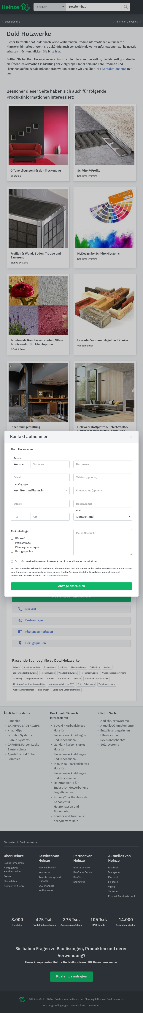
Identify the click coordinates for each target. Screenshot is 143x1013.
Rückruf (20, 538)
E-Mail (17, 477)
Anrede (17, 458)
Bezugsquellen (24, 551)
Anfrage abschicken (71, 586)
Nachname (82, 464)
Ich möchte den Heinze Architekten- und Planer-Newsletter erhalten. (56, 561)
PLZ (16, 517)
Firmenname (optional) (90, 490)
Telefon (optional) (86, 477)
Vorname (38, 464)
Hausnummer (84, 504)
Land (78, 511)
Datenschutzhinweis (57, 576)
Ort (35, 517)
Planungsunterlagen (27, 547)
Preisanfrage (23, 543)
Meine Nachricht (86, 533)
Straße (18, 504)
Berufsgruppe (21, 484)
